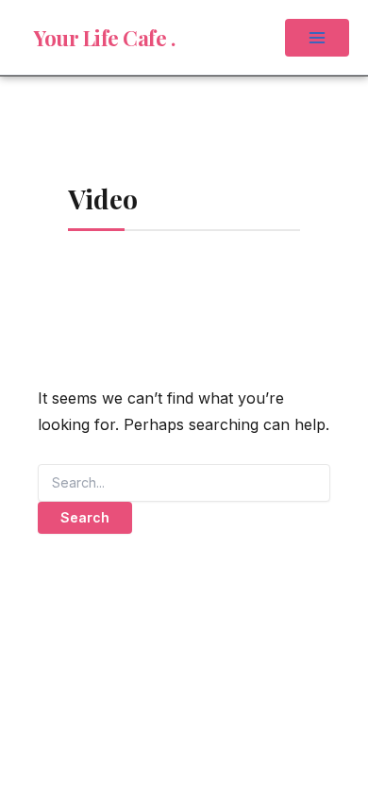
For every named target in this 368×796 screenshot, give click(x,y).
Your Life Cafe (102, 38)
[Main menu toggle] (317, 38)
